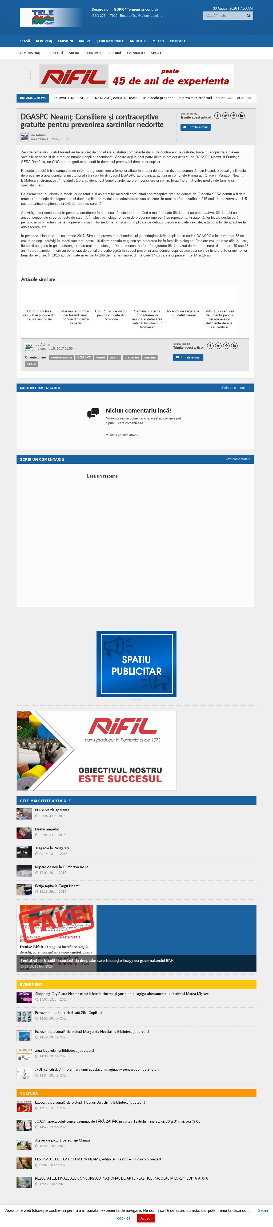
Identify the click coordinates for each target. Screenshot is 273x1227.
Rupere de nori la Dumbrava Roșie (61, 867)
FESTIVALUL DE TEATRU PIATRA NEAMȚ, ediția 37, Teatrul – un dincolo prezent (113, 97)
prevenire (132, 357)
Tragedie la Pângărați (52, 848)
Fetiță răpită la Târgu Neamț (57, 885)
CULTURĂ (114, 52)
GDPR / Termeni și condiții (136, 9)
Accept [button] (145, 1218)
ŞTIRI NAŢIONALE (110, 41)
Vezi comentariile (238, 459)
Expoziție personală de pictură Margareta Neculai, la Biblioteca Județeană (92, 1031)
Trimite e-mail (195, 127)
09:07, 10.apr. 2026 (51, 1165)
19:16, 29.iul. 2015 (50, 892)
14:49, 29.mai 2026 (51, 1037)
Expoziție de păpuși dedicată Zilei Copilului (68, 1012)
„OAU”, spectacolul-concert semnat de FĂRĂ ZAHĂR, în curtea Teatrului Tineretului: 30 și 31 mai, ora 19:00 (117, 1121)
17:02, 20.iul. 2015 (50, 873)
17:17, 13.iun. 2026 (51, 1108)
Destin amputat (47, 829)
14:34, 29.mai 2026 (51, 1075)
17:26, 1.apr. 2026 (50, 1184)
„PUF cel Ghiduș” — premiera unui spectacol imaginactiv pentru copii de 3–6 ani (97, 1069)
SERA (31, 364)
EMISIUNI (65, 41)
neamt (114, 357)
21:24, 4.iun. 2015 (50, 816)
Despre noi (101, 9)
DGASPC (84, 357)
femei (100, 357)
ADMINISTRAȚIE (31, 52)
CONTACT (178, 41)
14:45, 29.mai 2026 (51, 1127)
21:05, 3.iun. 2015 (50, 835)
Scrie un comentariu (235, 388)
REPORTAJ (44, 41)
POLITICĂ (56, 52)
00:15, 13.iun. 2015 (51, 854)
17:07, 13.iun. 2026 (51, 999)
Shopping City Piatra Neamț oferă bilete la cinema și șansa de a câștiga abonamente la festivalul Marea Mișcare (122, 993)
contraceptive (61, 357)
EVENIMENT (136, 52)
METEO (158, 41)
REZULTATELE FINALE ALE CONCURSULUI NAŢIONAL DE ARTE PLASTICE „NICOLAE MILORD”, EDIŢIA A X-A (121, 1178)
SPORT (156, 52)
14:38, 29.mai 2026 (51, 1056)
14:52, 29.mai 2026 (51, 1018)
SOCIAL (74, 52)
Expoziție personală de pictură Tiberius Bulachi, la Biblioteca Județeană (90, 1102)
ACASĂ (24, 41)
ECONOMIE (93, 52)
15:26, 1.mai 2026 (50, 1146)
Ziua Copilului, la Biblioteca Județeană (64, 1050)
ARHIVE (85, 41)
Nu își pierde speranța (52, 810)
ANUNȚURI (138, 41)
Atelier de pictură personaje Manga (62, 1140)
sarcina (150, 357)
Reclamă (30, 76)
